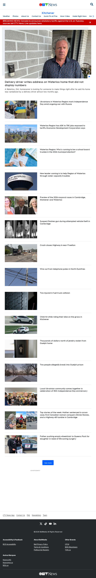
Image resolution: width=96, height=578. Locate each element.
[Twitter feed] (41, 523)
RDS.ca (5, 565)
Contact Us (36, 16)
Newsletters (36, 515)
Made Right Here (80, 16)
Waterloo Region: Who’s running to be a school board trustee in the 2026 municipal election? (65, 150)
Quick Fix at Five (50, 16)
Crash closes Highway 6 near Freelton (57, 245)
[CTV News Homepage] (48, 4)
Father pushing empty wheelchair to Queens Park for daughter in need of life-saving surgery (64, 437)
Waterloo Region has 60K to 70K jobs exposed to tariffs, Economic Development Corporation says (62, 127)
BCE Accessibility (9, 544)
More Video (65, 16)
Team (45, 515)
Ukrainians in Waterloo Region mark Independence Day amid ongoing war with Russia (64, 103)
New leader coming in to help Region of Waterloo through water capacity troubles (62, 174)
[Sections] (4, 4)
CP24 (67, 544)
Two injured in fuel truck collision (55, 293)
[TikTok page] (45, 523)
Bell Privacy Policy (41, 544)
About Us (25, 16)
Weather (6, 16)
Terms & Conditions (41, 547)
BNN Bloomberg (71, 547)
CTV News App (9, 515)
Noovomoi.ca (8, 563)
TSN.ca (68, 550)
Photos (15, 16)
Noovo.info (7, 560)
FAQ (28, 515)
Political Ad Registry (41, 550)
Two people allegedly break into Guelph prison (61, 365)
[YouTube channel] (50, 523)
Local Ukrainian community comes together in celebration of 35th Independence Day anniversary (63, 390)
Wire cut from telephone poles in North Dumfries (62, 269)
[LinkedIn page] (55, 523)
